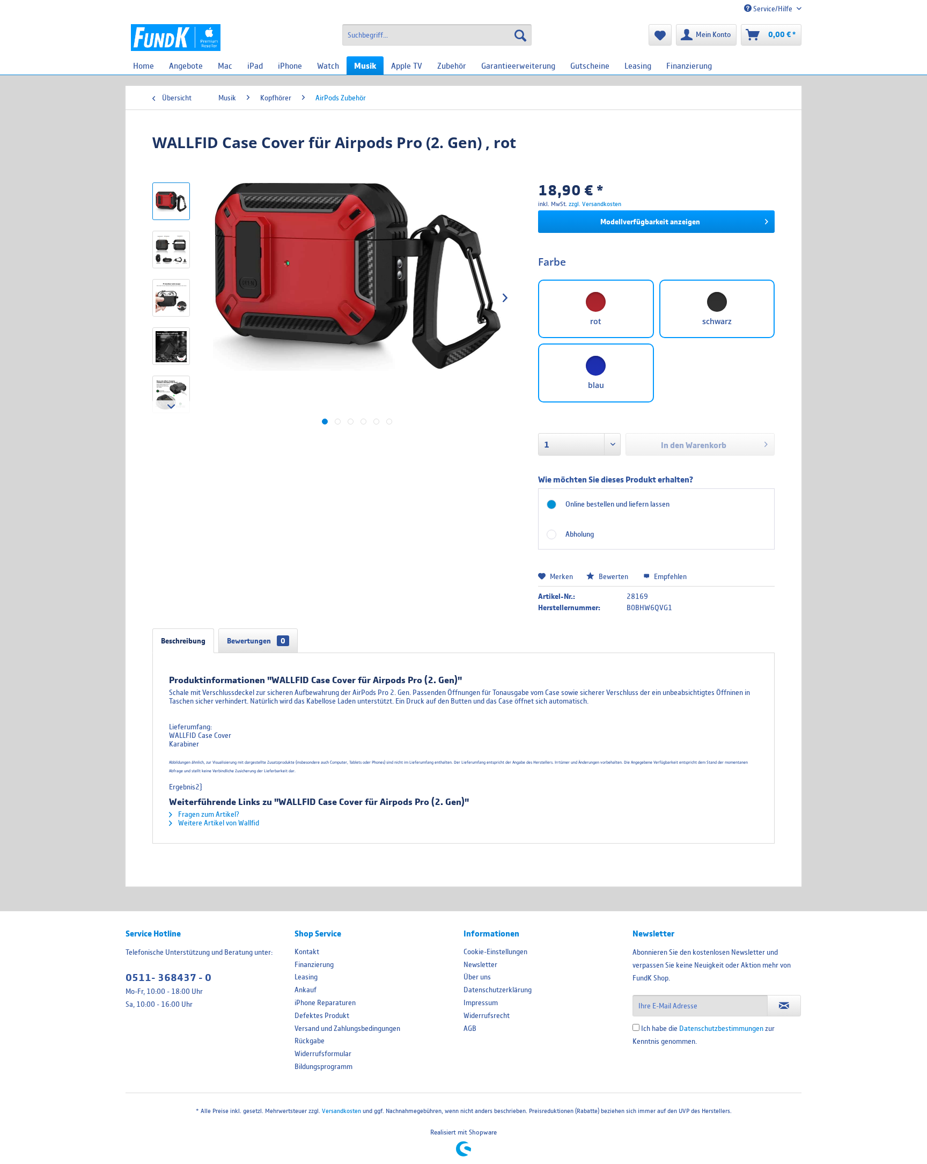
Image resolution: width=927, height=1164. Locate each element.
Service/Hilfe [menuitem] (773, 8)
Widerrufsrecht (487, 1015)
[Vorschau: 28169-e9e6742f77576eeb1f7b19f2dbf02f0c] (171, 394)
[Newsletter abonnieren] (784, 1005)
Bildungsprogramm (323, 1066)
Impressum (481, 1002)
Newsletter (480, 964)
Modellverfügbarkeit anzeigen (650, 221)
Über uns (477, 976)
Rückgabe (310, 1040)
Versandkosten (341, 1110)
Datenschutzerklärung (498, 989)
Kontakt (307, 951)
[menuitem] (437, 35)
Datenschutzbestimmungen (721, 1028)
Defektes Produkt (322, 1015)
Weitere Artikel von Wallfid (217, 822)
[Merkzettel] (660, 35)
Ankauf (306, 989)
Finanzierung (314, 964)
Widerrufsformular (323, 1053)
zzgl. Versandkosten (595, 203)
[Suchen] (520, 35)
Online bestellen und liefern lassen (617, 504)
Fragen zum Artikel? (207, 814)
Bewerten (613, 576)
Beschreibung (183, 640)
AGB (470, 1028)
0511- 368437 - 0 (168, 977)
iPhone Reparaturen (325, 1002)
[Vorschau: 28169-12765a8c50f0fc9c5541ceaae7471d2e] (171, 249)
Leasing (306, 976)
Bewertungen (256, 640)
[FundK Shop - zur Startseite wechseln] (175, 37)
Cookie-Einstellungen (495, 951)
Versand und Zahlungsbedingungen (347, 1028)
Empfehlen (669, 576)
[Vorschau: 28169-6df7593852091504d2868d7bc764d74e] (171, 201)
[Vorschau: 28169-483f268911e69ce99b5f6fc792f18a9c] (171, 346)
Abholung (579, 534)
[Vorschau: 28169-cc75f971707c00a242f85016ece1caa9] (171, 298)
